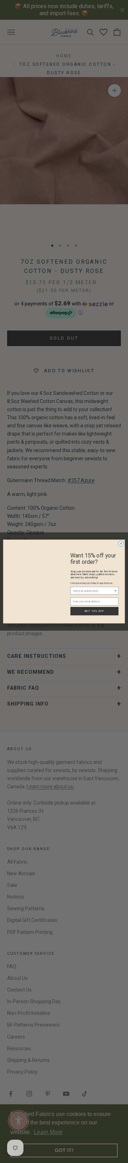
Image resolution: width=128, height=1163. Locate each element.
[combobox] (93, 590)
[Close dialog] (120, 543)
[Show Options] (115, 590)
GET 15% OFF (95, 610)
